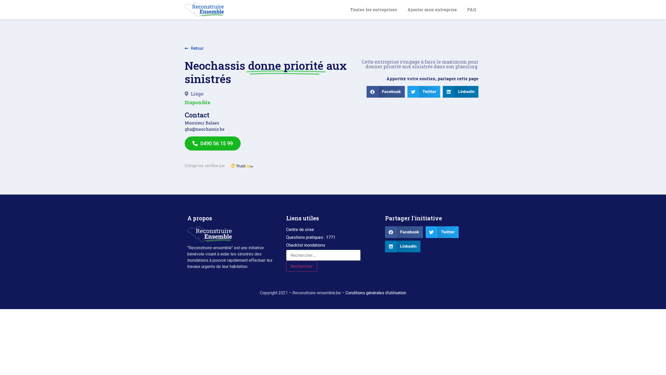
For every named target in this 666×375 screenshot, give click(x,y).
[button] (194, 48)
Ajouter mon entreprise (432, 9)
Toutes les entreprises (373, 9)
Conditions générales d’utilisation (375, 292)
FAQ (471, 9)
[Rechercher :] (323, 255)
